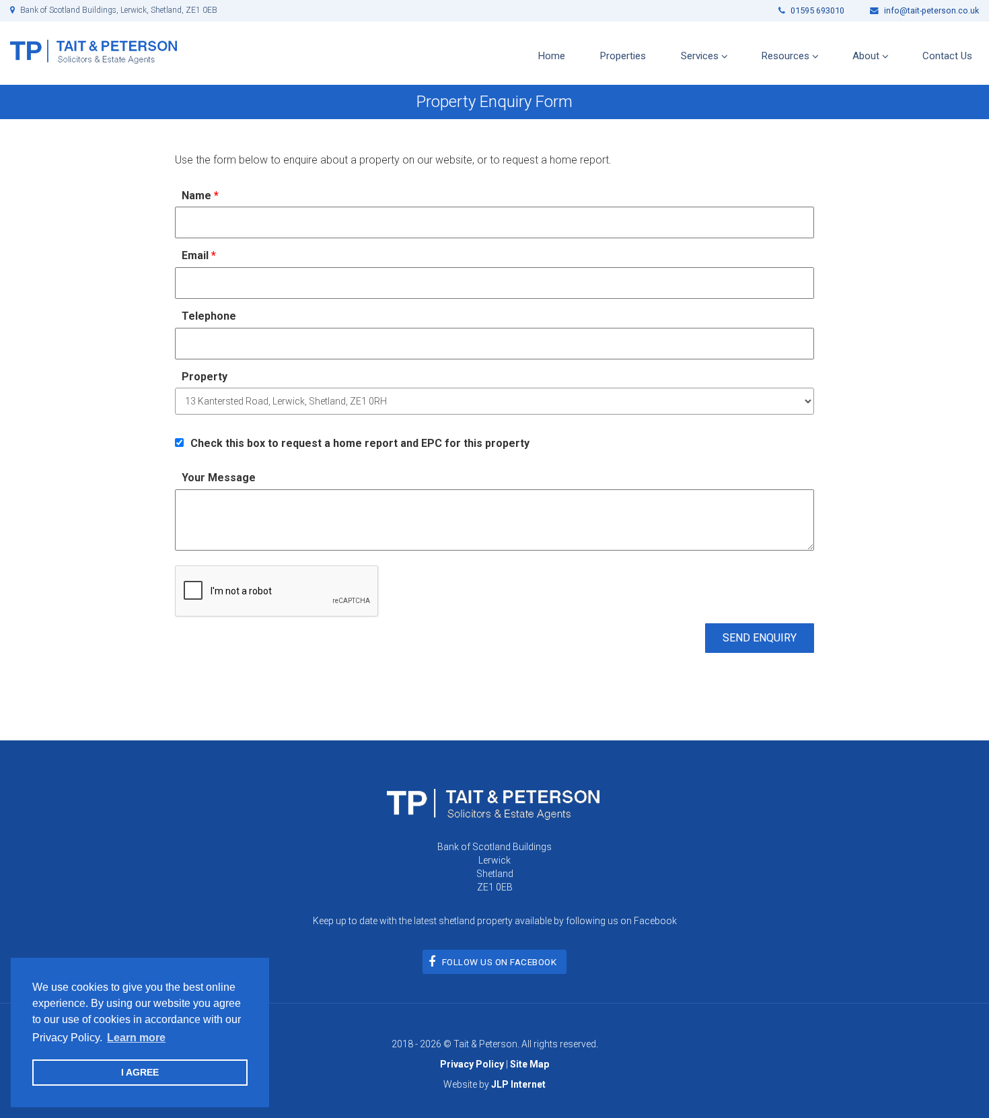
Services (700, 56)
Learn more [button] (136, 1037)
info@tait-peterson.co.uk (930, 10)
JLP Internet (518, 1084)
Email (199, 255)
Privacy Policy (472, 1064)
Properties (623, 56)
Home (551, 56)
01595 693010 (816, 10)
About (865, 56)
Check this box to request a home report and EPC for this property (359, 443)
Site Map (529, 1064)
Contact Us (947, 56)
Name (200, 195)
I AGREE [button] (140, 1072)
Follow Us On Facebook (499, 961)
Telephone (209, 316)
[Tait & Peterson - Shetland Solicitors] (93, 50)
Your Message (219, 477)
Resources (785, 56)
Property (204, 376)
